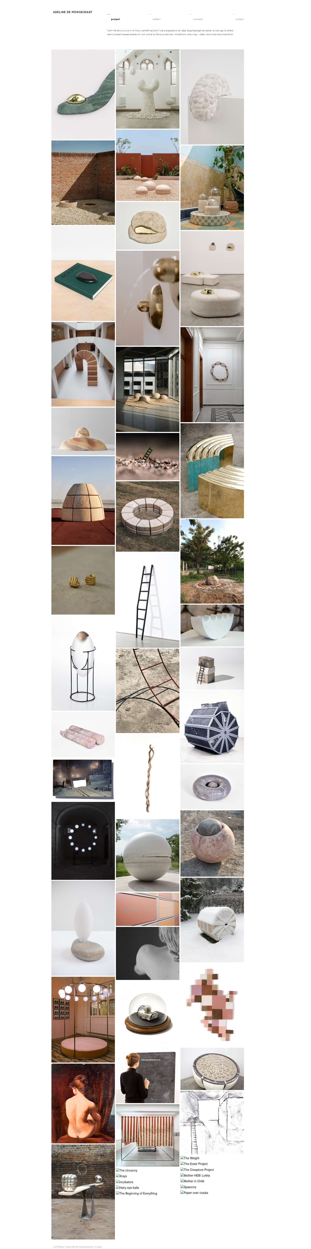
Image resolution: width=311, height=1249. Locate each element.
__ (113, 15)
